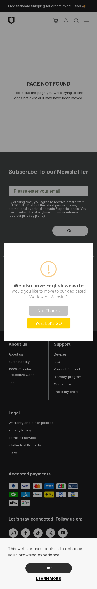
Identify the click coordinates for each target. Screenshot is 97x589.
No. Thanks (48, 311)
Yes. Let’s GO (48, 323)
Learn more (48, 578)
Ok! (48, 568)
